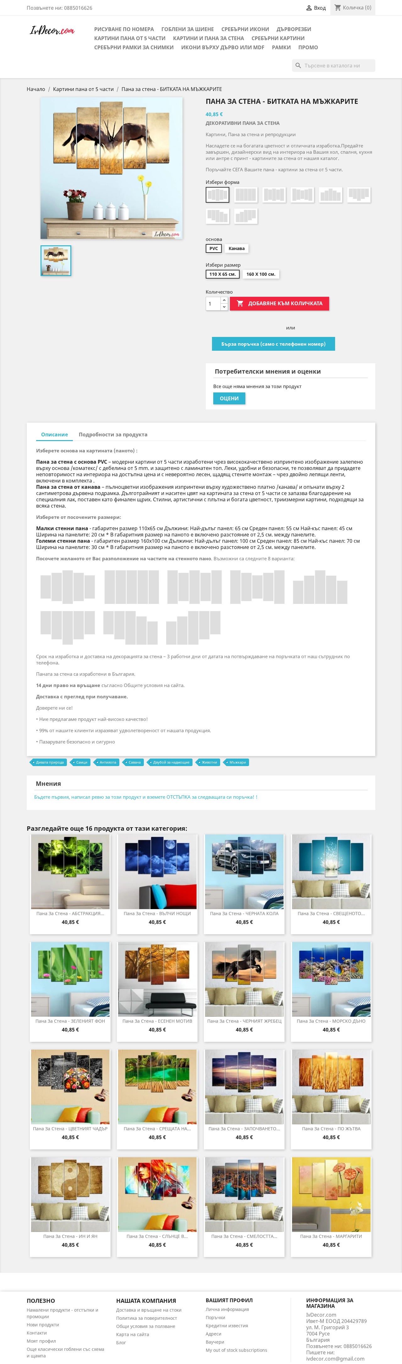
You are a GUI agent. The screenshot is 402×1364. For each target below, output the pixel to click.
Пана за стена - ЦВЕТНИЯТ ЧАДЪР (70, 1129)
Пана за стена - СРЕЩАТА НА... (157, 1129)
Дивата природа (50, 762)
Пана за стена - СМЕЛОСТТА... (244, 1236)
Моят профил (41, 1341)
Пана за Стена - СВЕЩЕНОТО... (331, 913)
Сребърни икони (245, 29)
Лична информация (227, 1309)
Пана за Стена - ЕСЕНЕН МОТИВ (157, 1021)
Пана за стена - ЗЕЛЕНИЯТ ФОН (70, 1021)
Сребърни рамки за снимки (134, 47)
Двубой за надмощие (171, 762)
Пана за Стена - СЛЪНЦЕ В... (157, 1236)
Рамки (281, 47)
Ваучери (215, 1342)
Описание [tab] (54, 434)
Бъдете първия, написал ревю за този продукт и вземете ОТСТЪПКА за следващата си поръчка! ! (146, 797)
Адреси (213, 1334)
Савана (135, 762)
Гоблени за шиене (187, 29)
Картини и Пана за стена (208, 38)
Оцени (229, 398)
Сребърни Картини (278, 38)
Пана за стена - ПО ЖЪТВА (331, 1129)
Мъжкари (238, 762)
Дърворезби (294, 29)
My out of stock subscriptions (236, 1350)
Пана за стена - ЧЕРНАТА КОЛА (244, 913)
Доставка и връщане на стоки (149, 1310)
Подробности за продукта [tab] (113, 434)
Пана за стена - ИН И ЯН (70, 1236)
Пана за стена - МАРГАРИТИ (331, 1236)
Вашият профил (229, 1300)
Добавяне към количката (279, 303)
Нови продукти (43, 1325)
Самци (81, 762)
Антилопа (108, 762)
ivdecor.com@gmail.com (335, 1358)
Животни (209, 762)
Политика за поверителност (146, 1318)
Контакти (37, 1333)
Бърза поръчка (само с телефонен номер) (273, 344)
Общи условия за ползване (145, 1326)
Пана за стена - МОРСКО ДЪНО (331, 1021)
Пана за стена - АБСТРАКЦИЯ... (70, 913)
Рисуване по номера (124, 29)
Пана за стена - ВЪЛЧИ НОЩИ (157, 913)
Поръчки (215, 1317)
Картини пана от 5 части (130, 38)
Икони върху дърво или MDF (222, 47)
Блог (121, 1342)
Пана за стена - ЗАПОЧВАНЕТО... (244, 1129)
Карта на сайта (132, 1334)
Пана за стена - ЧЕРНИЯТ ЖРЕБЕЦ (244, 1021)
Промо (308, 47)
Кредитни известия (227, 1326)
